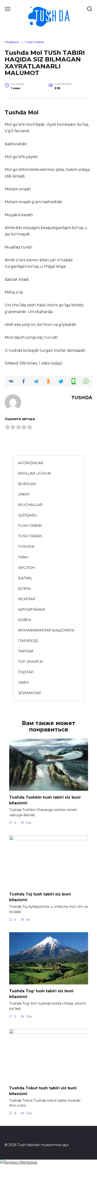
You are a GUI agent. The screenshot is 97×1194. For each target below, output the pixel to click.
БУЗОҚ (24, 588)
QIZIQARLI (27, 515)
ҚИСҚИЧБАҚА (31, 609)
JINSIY (24, 494)
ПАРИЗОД (27, 640)
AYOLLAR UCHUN (34, 473)
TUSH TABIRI (30, 525)
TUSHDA (26, 546)
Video (23, 557)
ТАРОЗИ (25, 651)
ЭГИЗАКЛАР (29, 693)
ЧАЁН (23, 682)
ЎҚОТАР (25, 672)
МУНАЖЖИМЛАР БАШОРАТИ (46, 630)
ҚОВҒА (24, 620)
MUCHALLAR (30, 504)
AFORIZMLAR (30, 463)
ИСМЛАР (26, 599)
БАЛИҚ (25, 578)
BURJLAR (27, 484)
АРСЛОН (26, 567)
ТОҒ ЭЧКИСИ (30, 661)
